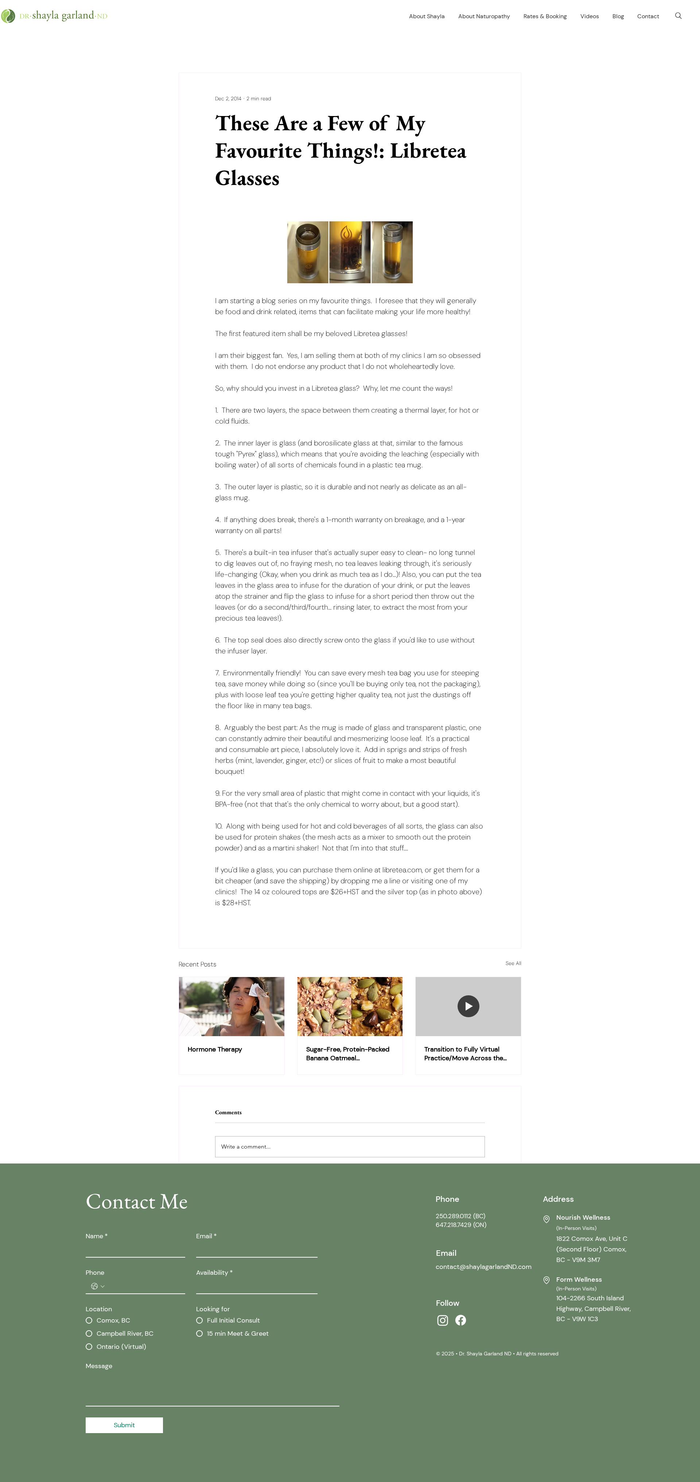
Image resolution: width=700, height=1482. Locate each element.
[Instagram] (443, 1320)
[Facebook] (461, 1320)
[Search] (678, 15)
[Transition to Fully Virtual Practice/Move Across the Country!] (468, 1006)
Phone (95, 1273)
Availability (214, 1273)
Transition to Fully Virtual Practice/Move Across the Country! (463, 1053)
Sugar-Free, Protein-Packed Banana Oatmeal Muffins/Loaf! (347, 1053)
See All (513, 963)
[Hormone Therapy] (231, 1006)
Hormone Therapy (215, 1049)
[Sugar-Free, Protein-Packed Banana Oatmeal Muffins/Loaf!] (350, 1006)
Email (206, 1236)
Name (97, 1236)
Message (99, 1366)
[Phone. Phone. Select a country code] (98, 1286)
